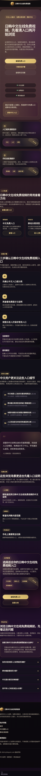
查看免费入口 (20, 61)
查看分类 (15, 603)
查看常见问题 (20, 73)
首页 (1, 726)
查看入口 (12, 233)
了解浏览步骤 (20, 67)
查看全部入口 (7, 210)
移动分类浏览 (4, 732)
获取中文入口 (12, 113)
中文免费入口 (4, 729)
